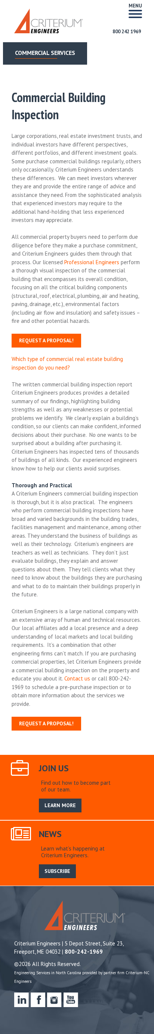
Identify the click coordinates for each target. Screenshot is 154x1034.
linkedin (21, 1000)
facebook (38, 1000)
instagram (54, 1000)
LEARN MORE (60, 805)
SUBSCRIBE (57, 871)
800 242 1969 (127, 31)
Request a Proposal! (46, 340)
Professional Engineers (91, 262)
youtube (71, 1000)
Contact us (77, 678)
